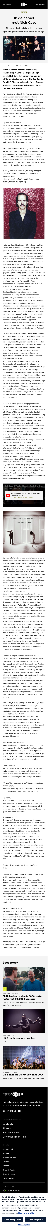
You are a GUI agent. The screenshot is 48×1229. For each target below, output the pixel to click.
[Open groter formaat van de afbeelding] (24, 213)
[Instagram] (8, 1111)
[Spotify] (4, 1111)
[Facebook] (11, 1111)
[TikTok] (15, 1111)
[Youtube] (19, 1111)
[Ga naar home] (24, 4)
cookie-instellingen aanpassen (22, 497)
